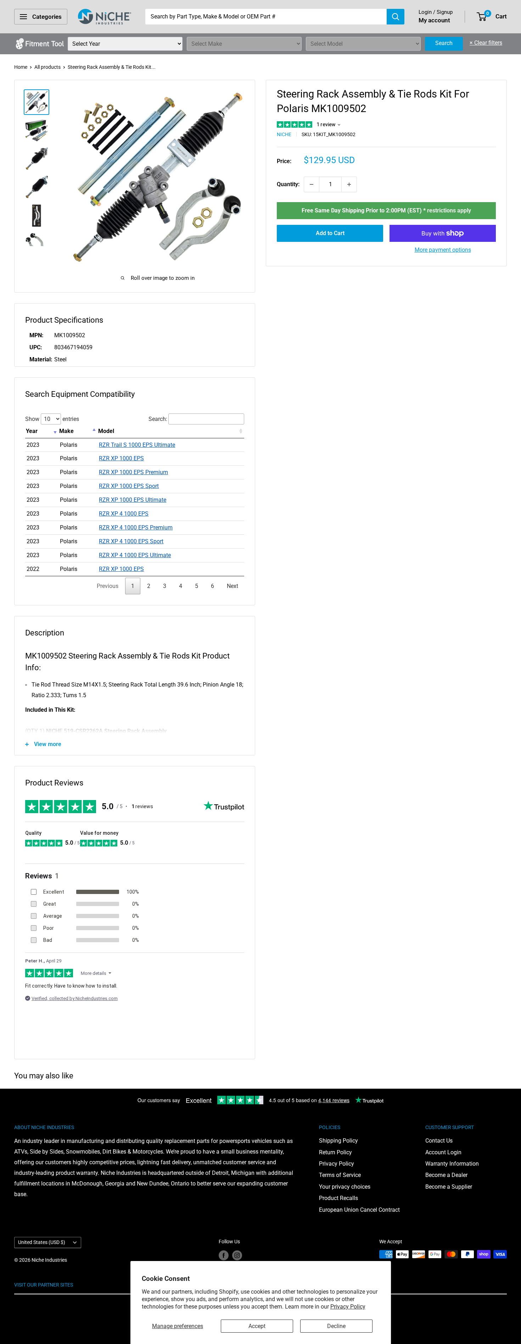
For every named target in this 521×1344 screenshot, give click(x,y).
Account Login (443, 1152)
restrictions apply (449, 210)
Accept (256, 1326)
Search (444, 43)
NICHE (284, 134)
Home (20, 67)
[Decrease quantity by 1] (311, 184)
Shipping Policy (338, 1140)
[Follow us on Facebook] (224, 1255)
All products (47, 67)
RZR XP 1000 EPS (121, 458)
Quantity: (288, 184)
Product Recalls (338, 1198)
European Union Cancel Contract (359, 1209)
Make (66, 431)
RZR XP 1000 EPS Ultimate (132, 499)
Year (32, 431)
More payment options (443, 249)
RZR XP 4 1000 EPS (124, 513)
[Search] (395, 16)
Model (106, 431)
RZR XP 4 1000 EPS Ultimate (135, 555)
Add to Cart (330, 233)
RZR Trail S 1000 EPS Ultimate (137, 444)
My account (434, 20)
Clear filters (486, 42)
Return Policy (335, 1152)
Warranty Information (452, 1163)
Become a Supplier (448, 1186)
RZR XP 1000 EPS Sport (129, 486)
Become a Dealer (446, 1175)
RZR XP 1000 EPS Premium (133, 472)
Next (232, 586)
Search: (158, 419)
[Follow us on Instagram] (237, 1255)
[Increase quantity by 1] (349, 184)
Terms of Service (340, 1175)
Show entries (52, 419)
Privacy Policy (347, 1306)
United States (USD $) (41, 1242)
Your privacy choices (344, 1186)
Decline (336, 1326)
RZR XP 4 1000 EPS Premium (136, 527)
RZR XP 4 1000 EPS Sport (131, 541)
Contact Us (439, 1140)
